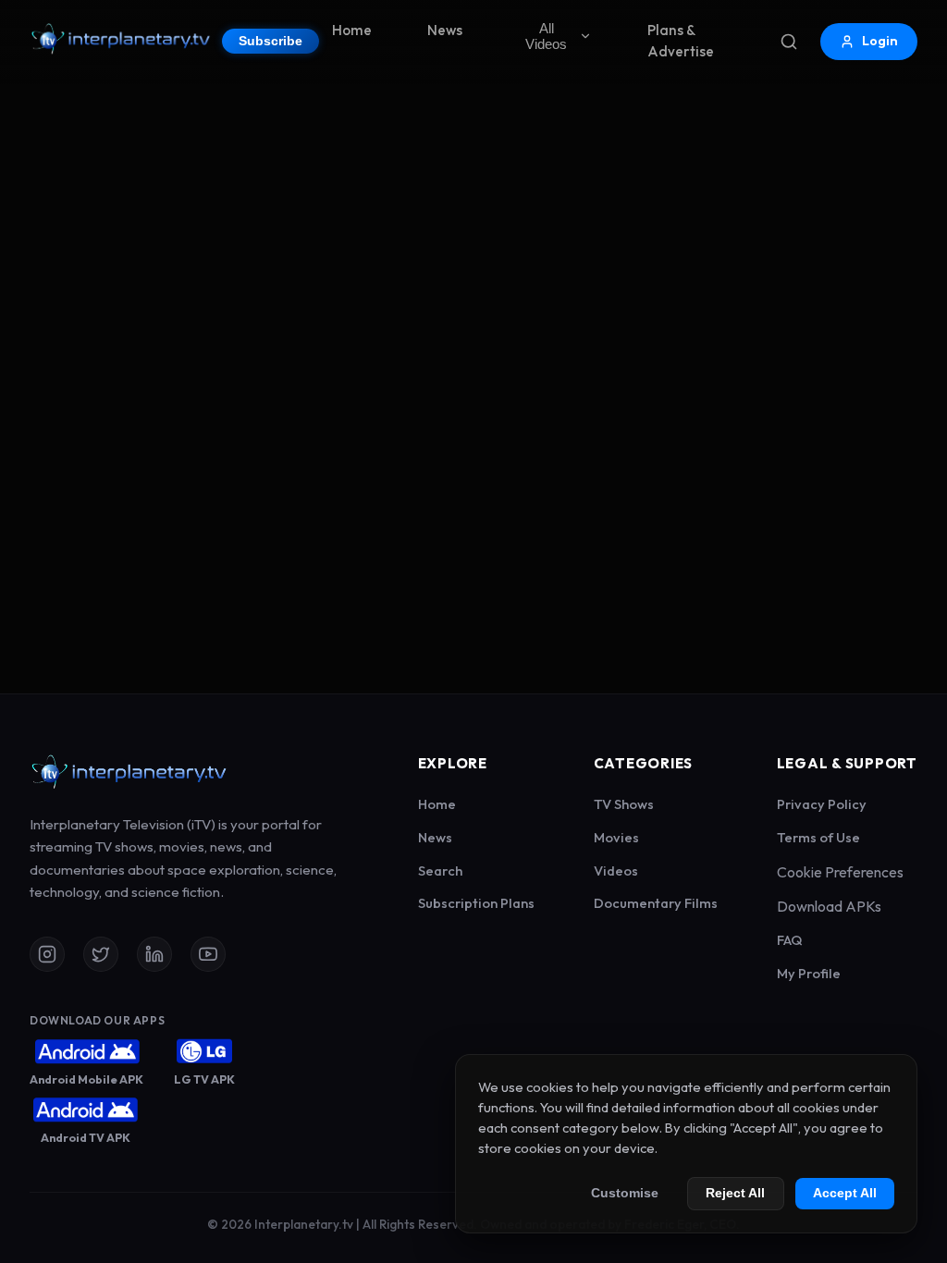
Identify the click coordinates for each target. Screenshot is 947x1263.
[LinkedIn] (154, 954)
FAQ (790, 940)
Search (440, 870)
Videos (616, 870)
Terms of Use (818, 837)
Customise (624, 1193)
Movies (616, 837)
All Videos (546, 36)
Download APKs (829, 906)
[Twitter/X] (100, 954)
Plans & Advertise (680, 40)
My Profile (809, 973)
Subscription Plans (476, 903)
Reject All (735, 1193)
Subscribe (270, 41)
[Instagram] (47, 954)
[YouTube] (208, 954)
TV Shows (624, 804)
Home (352, 30)
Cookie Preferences (840, 872)
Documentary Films (656, 903)
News (444, 30)
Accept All (845, 1193)
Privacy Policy (822, 804)
